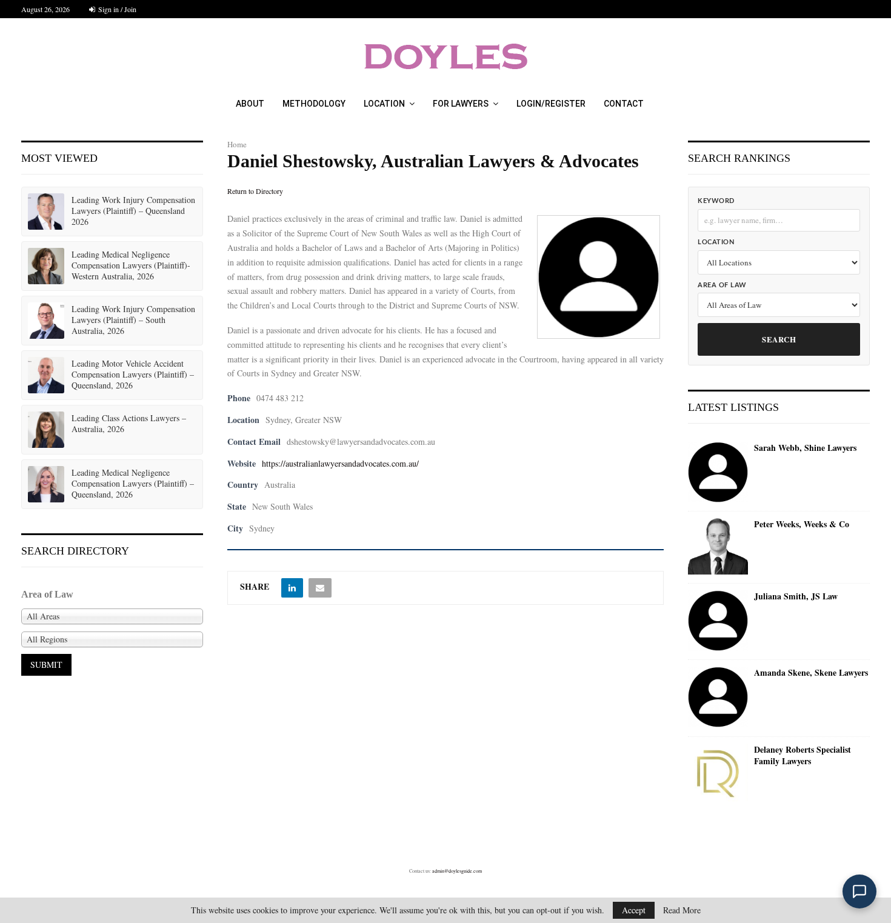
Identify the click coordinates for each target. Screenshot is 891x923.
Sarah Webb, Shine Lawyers (805, 448)
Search (779, 339)
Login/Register (551, 103)
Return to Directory (255, 191)
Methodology (313, 103)
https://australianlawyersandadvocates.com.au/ (340, 463)
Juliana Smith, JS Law (796, 596)
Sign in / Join (116, 9)
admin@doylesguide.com (457, 871)
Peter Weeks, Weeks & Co (801, 524)
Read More (682, 910)
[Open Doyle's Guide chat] (859, 891)
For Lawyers (461, 103)
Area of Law (722, 285)
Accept (634, 910)
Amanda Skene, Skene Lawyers (811, 673)
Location (384, 103)
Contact (624, 103)
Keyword (716, 201)
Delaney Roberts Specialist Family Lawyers (802, 755)
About (250, 103)
